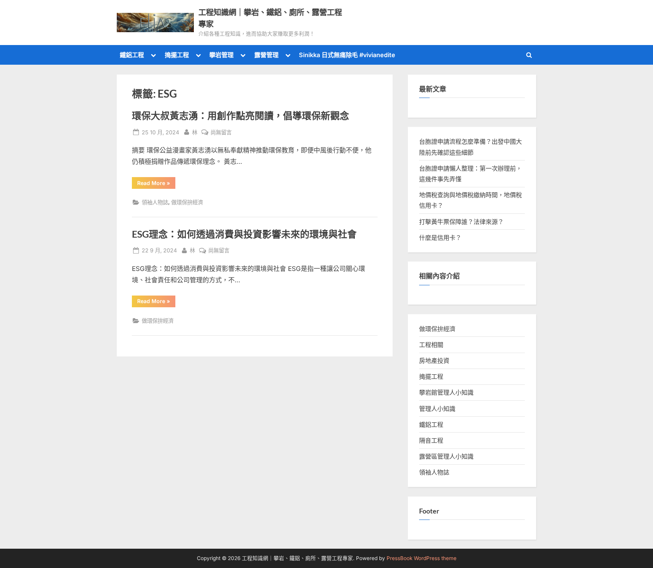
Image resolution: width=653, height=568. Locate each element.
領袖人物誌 (155, 202)
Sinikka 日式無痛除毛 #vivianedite (347, 55)
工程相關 (431, 345)
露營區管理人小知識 (446, 456)
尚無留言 (221, 133)
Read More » (156, 184)
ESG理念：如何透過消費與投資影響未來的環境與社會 (244, 234)
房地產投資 (434, 360)
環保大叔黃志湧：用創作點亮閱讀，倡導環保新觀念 (240, 115)
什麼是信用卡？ (440, 237)
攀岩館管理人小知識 (446, 392)
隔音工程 (431, 440)
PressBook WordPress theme (421, 558)
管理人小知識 (437, 408)
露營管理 (266, 55)
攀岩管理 (221, 55)
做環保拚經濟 (187, 202)
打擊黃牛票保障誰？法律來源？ (461, 222)
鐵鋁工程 (132, 55)
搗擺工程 (177, 55)
